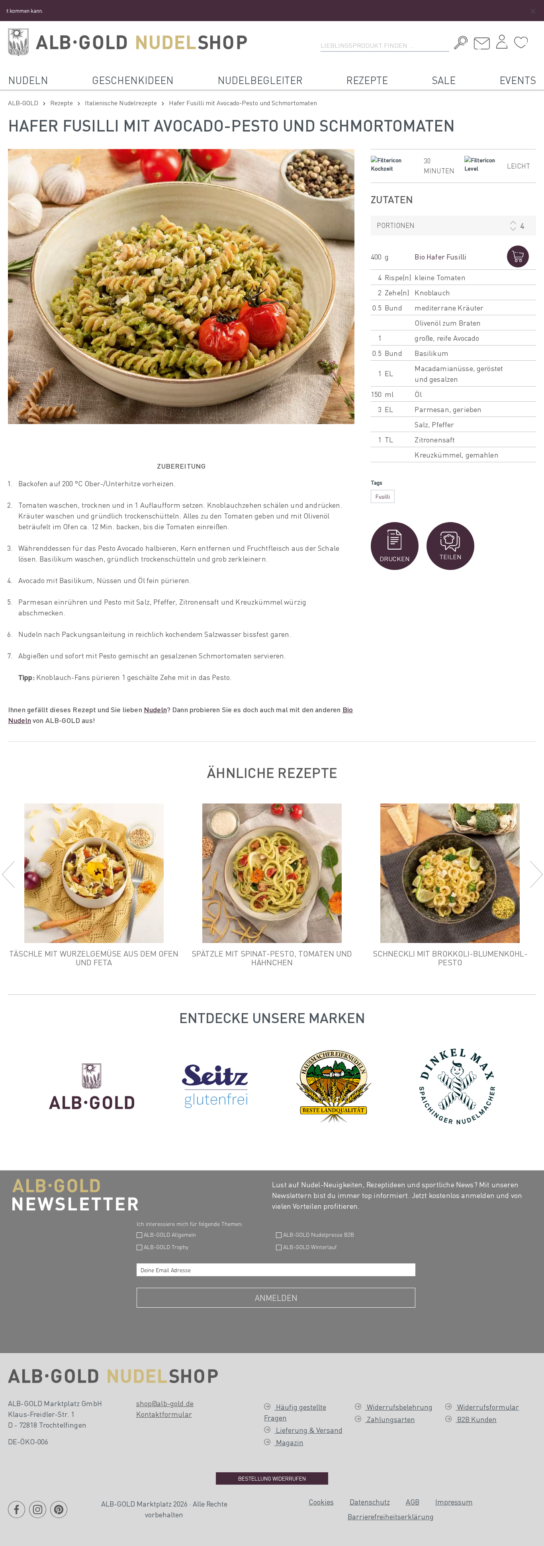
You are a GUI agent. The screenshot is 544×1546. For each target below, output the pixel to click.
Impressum (454, 1501)
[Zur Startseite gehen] (127, 42)
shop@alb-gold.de (165, 1403)
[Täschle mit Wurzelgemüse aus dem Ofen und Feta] (94, 873)
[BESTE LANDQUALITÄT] (334, 1084)
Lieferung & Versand (308, 1429)
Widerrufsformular (487, 1406)
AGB (412, 1501)
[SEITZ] (215, 1084)
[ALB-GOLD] (91, 1084)
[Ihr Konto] (501, 44)
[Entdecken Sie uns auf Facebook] (16, 1514)
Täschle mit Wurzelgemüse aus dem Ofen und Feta (93, 957)
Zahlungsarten (390, 1419)
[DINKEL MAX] (457, 1084)
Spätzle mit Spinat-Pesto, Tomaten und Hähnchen (272, 957)
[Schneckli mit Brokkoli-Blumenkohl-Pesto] (450, 873)
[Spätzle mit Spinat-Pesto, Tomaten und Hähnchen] (272, 873)
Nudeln (155, 709)
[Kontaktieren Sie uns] (482, 43)
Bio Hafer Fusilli (440, 256)
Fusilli (383, 496)
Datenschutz (370, 1501)
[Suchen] (459, 44)
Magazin (288, 1442)
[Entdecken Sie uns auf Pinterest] (58, 1514)
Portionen (396, 225)
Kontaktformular (164, 1413)
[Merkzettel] (521, 42)
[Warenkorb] (534, 39)
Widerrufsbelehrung (398, 1406)
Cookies (321, 1501)
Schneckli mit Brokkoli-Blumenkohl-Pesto (450, 957)
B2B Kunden (476, 1419)
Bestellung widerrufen (272, 1478)
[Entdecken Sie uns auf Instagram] (37, 1514)
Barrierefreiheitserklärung (391, 1516)
